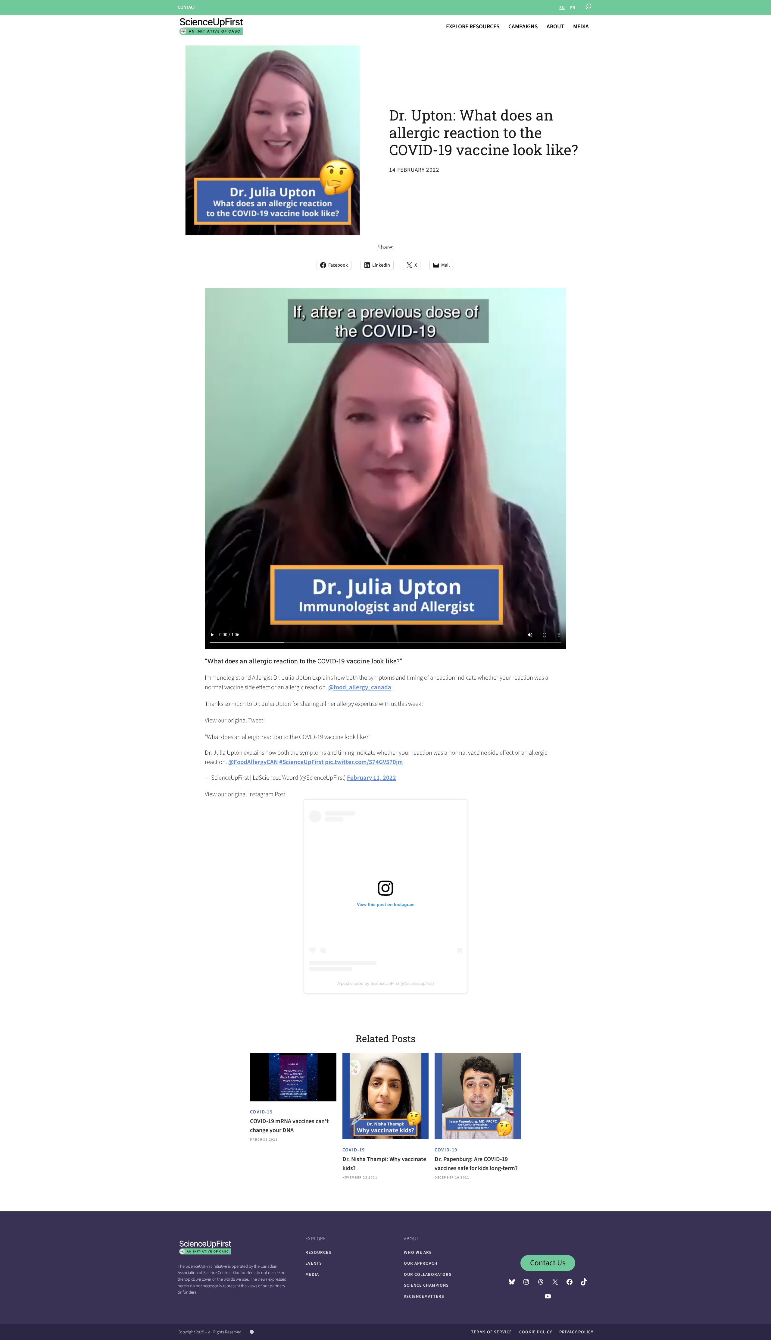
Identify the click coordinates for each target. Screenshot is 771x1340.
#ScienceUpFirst (301, 762)
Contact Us (548, 1262)
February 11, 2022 (371, 777)
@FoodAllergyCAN (253, 762)
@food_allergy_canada (359, 687)
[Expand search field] (588, 8)
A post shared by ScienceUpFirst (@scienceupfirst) (385, 983)
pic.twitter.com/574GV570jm (364, 762)
